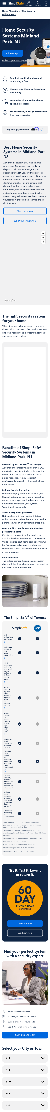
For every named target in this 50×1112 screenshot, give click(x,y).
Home (5, 11)
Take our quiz (25, 923)
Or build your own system (15, 60)
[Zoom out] (43, 237)
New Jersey (28, 11)
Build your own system (25, 220)
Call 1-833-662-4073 (25, 1035)
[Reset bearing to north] (43, 242)
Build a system (25, 932)
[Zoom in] (43, 233)
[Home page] (16, 3)
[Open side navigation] (4, 3)
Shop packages (25, 211)
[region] (25, 266)
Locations (15, 11)
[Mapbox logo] (10, 300)
